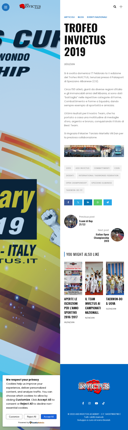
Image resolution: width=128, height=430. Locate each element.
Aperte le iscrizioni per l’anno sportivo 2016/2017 (71, 308)
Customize (14, 416)
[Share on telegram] (108, 202)
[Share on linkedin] (88, 202)
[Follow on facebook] (83, 403)
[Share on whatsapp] (98, 202)
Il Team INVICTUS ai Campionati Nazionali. (93, 306)
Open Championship (76, 183)
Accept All (49, 416)
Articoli (69, 17)
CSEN (117, 168)
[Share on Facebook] (68, 202)
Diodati (70, 175)
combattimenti (102, 168)
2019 (68, 168)
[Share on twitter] (78, 202)
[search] (115, 7)
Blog (81, 17)
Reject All (31, 416)
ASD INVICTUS (83, 168)
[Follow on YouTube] (97, 403)
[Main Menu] (5, 7)
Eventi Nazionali (97, 17)
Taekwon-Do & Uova (114, 301)
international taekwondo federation (98, 175)
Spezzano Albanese (102, 183)
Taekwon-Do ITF (74, 190)
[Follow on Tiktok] (104, 403)
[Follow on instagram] (90, 403)
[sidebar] (121, 7)
